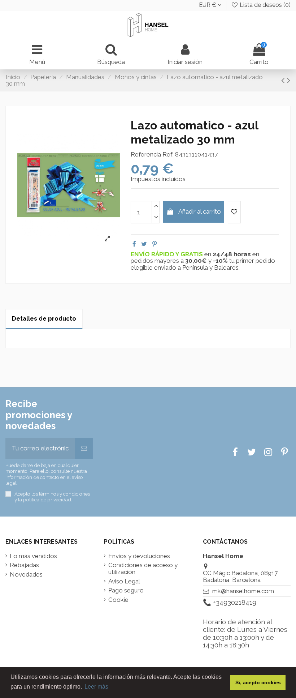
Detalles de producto (44, 318)
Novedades (26, 574)
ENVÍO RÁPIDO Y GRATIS (167, 254)
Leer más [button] (96, 687)
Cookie (118, 599)
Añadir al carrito (199, 211)
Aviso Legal (124, 581)
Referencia (146, 154)
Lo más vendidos (33, 556)
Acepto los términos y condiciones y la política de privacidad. (52, 496)
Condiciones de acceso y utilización (143, 568)
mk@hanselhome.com (243, 591)
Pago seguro (126, 590)
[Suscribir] (84, 448)
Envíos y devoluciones (139, 556)
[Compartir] (134, 244)
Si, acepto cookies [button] (258, 682)
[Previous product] (284, 80)
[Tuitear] (144, 244)
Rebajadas (24, 565)
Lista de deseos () (264, 4)
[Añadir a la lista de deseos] (234, 212)
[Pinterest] (154, 244)
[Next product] (288, 80)
